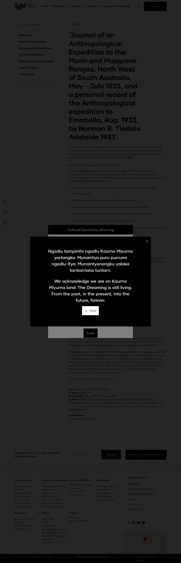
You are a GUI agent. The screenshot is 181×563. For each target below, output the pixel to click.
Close (93, 310)
